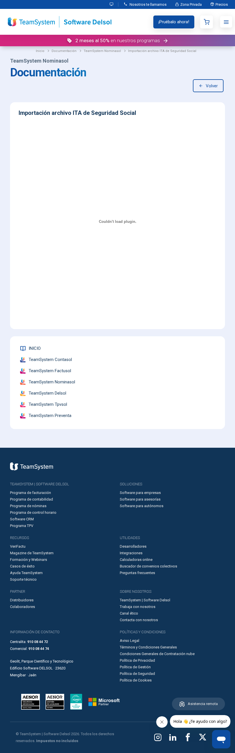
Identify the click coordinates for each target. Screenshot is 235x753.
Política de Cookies (136, 680)
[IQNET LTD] (76, 701)
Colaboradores (22, 607)
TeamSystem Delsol (47, 393)
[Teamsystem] (31, 466)
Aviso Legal (129, 640)
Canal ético (129, 613)
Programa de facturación (30, 493)
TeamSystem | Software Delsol (145, 600)
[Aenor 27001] (32, 702)
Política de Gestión (135, 667)
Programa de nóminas (28, 506)
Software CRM (22, 519)
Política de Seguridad (137, 673)
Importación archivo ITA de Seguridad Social (162, 51)
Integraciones (131, 553)
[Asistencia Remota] (111, 4)
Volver (212, 85)
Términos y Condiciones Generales (148, 647)
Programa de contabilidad (31, 499)
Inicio (40, 51)
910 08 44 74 (38, 648)
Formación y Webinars (28, 559)
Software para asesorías (140, 499)
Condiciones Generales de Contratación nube (157, 654)
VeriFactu (18, 546)
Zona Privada (191, 4)
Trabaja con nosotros (137, 607)
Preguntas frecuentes (137, 573)
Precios (222, 4)
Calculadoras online (136, 559)
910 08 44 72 (37, 642)
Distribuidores (22, 600)
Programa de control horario (33, 512)
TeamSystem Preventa (50, 415)
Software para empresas (140, 493)
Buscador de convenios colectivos (148, 566)
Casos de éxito (22, 566)
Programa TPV (21, 526)
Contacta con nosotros (139, 620)
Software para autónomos (141, 506)
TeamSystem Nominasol (102, 51)
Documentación (64, 51)
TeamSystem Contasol (50, 359)
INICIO (35, 348)
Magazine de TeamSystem (32, 553)
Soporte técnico (23, 579)
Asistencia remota (203, 704)
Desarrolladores (133, 546)
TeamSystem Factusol (50, 370)
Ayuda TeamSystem (26, 573)
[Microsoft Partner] (104, 702)
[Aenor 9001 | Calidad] (55, 702)
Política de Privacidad (137, 660)
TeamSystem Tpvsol (48, 404)
